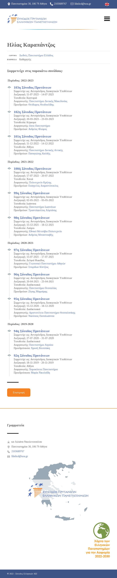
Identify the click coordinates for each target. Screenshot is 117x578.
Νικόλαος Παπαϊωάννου (41, 316)
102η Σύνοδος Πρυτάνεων (32, 112)
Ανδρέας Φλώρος (37, 129)
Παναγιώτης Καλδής (39, 153)
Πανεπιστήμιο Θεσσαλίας (43, 288)
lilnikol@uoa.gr (82, 3)
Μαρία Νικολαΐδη (40, 372)
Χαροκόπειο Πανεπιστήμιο (43, 369)
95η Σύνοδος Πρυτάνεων (32, 299)
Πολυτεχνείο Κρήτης (40, 182)
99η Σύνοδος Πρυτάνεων (32, 193)
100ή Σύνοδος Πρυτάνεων (32, 168)
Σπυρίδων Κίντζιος (38, 267)
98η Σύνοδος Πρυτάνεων (32, 218)
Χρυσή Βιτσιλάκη (40, 348)
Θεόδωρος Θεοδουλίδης (41, 104)
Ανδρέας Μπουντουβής (40, 234)
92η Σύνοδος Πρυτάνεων (32, 355)
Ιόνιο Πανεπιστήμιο (39, 125)
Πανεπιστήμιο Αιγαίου (41, 344)
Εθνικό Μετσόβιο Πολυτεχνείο (45, 231)
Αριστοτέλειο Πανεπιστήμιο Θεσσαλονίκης (52, 312)
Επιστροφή (19, 392)
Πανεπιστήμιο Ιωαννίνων (42, 206)
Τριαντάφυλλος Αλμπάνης (42, 210)
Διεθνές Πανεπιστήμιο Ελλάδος (36, 55)
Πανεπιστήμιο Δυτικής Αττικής (46, 150)
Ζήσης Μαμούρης (37, 291)
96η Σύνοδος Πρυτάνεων (32, 274)
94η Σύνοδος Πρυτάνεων (32, 331)
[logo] (32, 19)
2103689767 (60, 3)
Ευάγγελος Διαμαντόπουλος (43, 185)
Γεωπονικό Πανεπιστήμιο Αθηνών (47, 263)
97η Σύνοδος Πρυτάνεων (32, 250)
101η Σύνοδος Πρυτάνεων (32, 136)
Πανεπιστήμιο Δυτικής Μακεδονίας (48, 101)
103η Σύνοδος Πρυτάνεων (32, 87)
